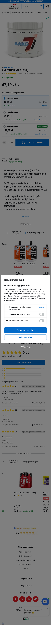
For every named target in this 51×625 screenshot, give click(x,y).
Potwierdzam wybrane (25, 337)
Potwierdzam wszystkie (25, 330)
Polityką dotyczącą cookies (22, 291)
